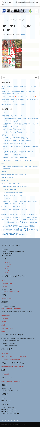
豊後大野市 (23, 229)
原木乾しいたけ (5, 353)
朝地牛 (10, 226)
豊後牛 (31, 230)
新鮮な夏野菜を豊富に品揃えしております (13, 104)
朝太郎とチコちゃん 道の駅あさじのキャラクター (15, 209)
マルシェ (35, 219)
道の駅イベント (25, 234)
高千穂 (7, 270)
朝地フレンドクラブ (7, 177)
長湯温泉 (7, 267)
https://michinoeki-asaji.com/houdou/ (11, 308)
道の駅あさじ (10, 234)
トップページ (4, 20)
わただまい (30, 217)
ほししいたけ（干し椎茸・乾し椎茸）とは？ (14, 206)
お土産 (16, 214)
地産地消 (11, 222)
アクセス (4, 172)
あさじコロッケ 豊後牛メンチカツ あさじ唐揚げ (17, 141)
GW (2, 215)
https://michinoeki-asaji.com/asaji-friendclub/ (13, 366)
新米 (36, 222)
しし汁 (7, 217)
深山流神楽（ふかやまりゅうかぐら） (14, 192)
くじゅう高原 (8, 264)
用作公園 (29, 226)
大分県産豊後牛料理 (6, 283)
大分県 (20, 222)
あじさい (12, 214)
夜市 (16, 222)
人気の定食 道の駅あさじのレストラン (14, 129)
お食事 (20, 214)
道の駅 (36, 229)
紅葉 (4, 230)
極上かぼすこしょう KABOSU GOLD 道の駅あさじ (17, 161)
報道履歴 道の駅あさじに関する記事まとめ (13, 175)
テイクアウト (21, 219)
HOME (2, 420)
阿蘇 (6, 268)
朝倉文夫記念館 (5, 315)
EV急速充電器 (5, 374)
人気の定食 (4, 286)
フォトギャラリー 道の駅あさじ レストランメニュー (19, 132)
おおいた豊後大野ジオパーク (11, 189)
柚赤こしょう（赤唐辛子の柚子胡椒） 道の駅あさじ (18, 152)
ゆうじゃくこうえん (21, 217)
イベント (35, 217)
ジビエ (16, 219)
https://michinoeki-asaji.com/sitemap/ (11, 381)
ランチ (3, 222)
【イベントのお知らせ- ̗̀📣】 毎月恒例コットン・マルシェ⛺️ (18, 96)
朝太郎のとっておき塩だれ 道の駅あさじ (15, 158)
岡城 (25, 222)
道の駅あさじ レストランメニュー (10, 291)
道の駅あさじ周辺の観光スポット (10, 183)
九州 (7, 222)
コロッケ (11, 219)
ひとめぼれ (12, 217)
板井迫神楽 (22, 226)
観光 (15, 230)
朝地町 (16, 225)
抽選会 (32, 222)
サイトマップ (5, 180)
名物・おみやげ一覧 (7, 135)
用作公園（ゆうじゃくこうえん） (12, 195)
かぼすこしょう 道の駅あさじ (12, 155)
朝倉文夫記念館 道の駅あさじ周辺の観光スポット (17, 186)
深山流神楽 (4, 325)
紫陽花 (7, 230)
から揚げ (24, 214)
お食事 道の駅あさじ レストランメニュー (13, 116)
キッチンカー (5, 219)
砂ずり (34, 226)
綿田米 (11, 230)
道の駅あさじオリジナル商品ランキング (14, 144)
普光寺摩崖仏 (7, 198)
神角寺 (3, 331)
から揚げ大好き (30, 214)
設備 (2, 163)
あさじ (7, 214)
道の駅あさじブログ (6, 299)
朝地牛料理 (4, 280)
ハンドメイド (29, 219)
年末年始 (28, 222)
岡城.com (7, 263)
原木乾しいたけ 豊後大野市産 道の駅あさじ (15, 138)
